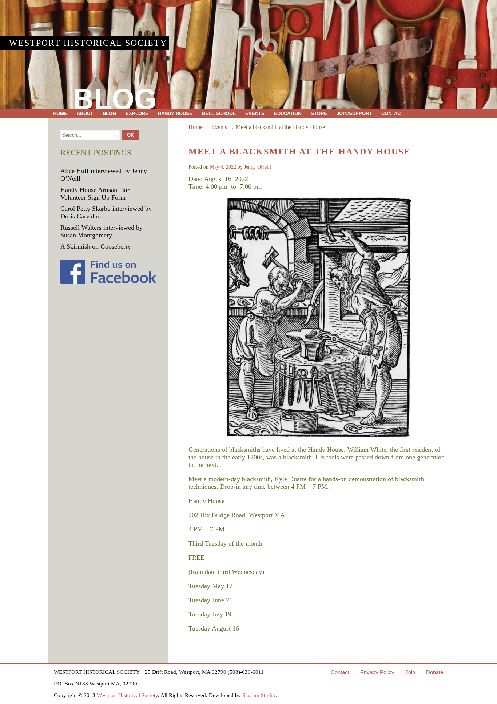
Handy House (175, 113)
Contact (392, 113)
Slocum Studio (258, 695)
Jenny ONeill (257, 167)
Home (60, 113)
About (85, 113)
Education (287, 113)
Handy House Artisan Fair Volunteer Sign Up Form (95, 193)
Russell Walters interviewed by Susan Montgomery (101, 231)
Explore (137, 113)
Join (410, 672)
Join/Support (354, 113)
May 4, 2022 (223, 167)
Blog (109, 113)
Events (255, 113)
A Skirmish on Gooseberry (95, 246)
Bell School (219, 113)
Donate (434, 672)
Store (319, 113)
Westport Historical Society (88, 43)
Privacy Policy (377, 672)
